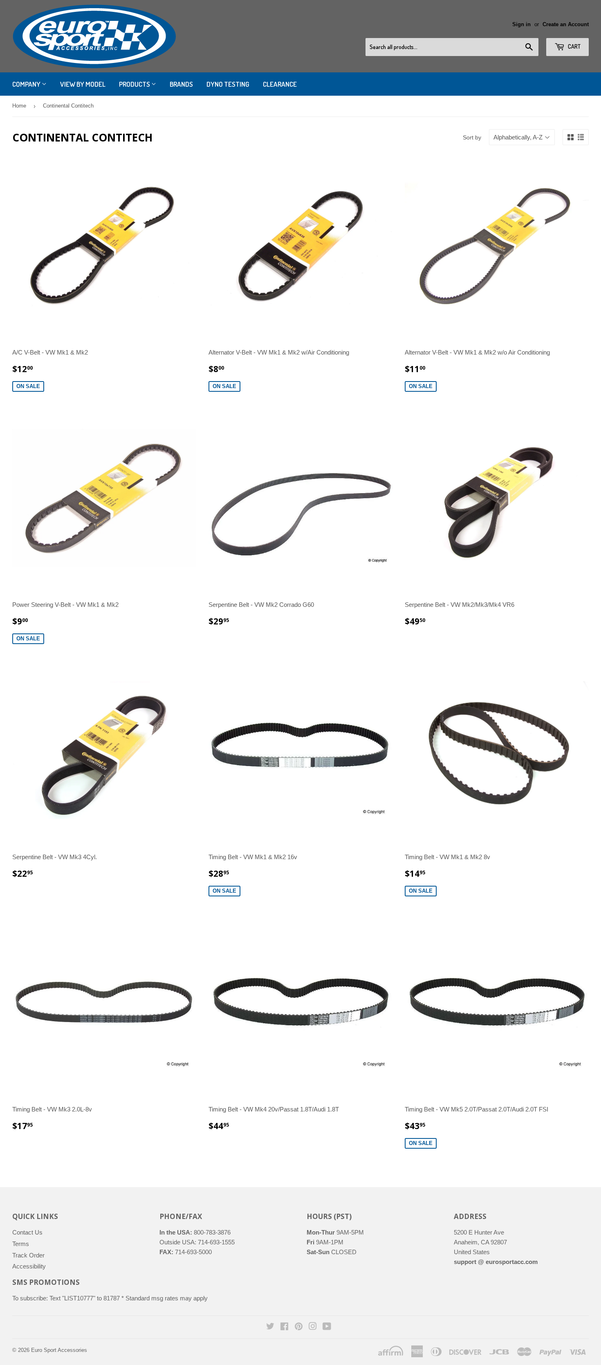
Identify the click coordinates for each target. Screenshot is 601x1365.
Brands (181, 84)
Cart (574, 46)
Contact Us (27, 1232)
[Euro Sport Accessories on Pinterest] (298, 1327)
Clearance (280, 84)
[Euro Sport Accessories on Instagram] (313, 1327)
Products (135, 84)
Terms (20, 1243)
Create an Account (566, 24)
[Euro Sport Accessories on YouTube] (327, 1327)
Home (19, 106)
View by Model (82, 84)
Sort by (472, 137)
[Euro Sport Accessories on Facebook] (284, 1327)
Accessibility (29, 1266)
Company (27, 84)
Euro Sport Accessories (59, 1350)
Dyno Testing (227, 84)
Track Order (28, 1255)
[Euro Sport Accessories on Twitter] (270, 1327)
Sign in (521, 24)
